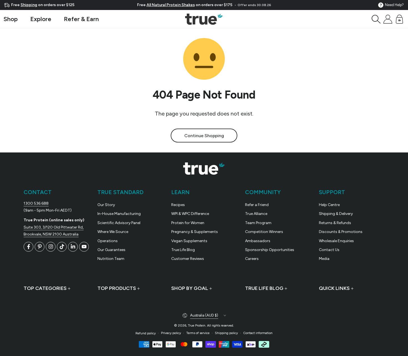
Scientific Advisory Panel (118, 222)
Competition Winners (264, 231)
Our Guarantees (111, 249)
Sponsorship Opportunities (269, 249)
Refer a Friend (257, 204)
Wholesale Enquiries (336, 241)
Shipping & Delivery (336, 213)
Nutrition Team (110, 258)
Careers (252, 258)
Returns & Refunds (335, 222)
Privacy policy (171, 333)
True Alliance (256, 213)
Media (324, 258)
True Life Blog (183, 249)
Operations (107, 241)
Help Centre (329, 204)
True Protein (196, 325)
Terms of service (198, 333)
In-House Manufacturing (119, 213)
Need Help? (394, 5)
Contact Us (329, 249)
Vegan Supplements (189, 241)
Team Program (258, 222)
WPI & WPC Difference (190, 213)
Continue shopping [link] (204, 135)
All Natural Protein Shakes (171, 4)
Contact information (258, 333)
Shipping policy (226, 333)
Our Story (106, 204)
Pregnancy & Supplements (194, 231)
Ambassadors (257, 241)
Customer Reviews (187, 258)
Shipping (29, 4)
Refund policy (145, 333)
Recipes (178, 204)
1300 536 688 (36, 203)
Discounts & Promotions (340, 231)
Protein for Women (187, 222)
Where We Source (112, 231)
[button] (376, 19)
